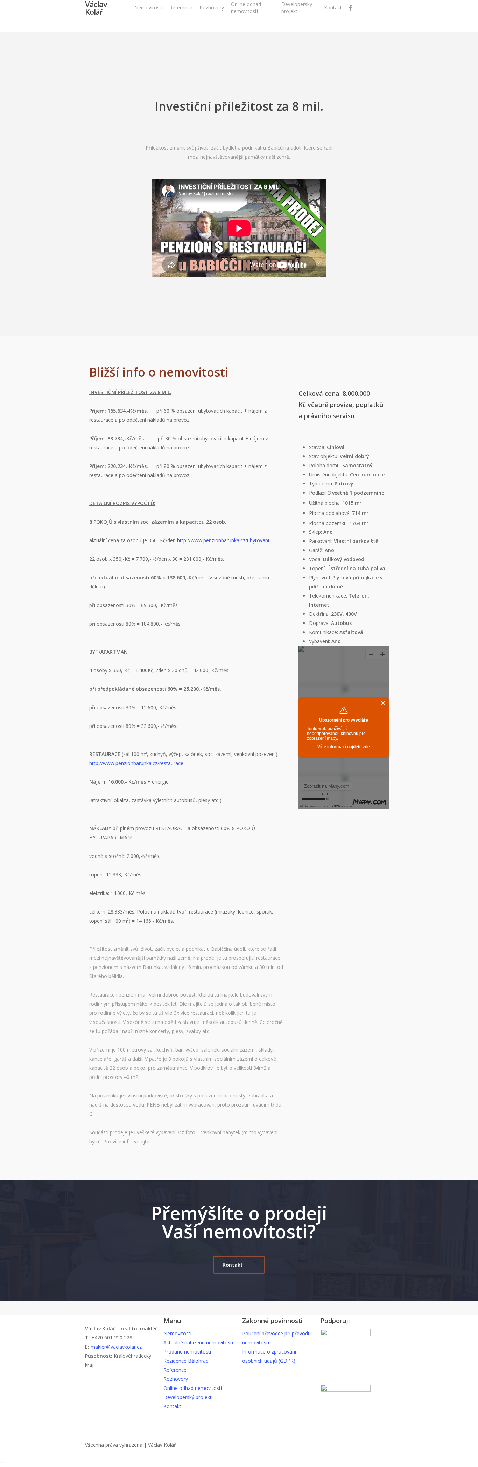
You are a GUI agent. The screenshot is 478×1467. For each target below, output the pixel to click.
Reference (175, 1369)
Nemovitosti (177, 1333)
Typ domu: (322, 483)
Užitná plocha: (325, 503)
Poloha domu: (325, 465)
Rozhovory (175, 1379)
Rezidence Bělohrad (186, 1360)
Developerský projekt (187, 1397)
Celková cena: (320, 393)
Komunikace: (324, 632)
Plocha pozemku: (329, 522)
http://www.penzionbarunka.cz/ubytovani (223, 540)
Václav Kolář (96, 7)
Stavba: (318, 447)
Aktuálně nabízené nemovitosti (198, 1342)
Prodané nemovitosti (187, 1351)
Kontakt (172, 1406)
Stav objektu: (324, 456)
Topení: (318, 568)
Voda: (316, 559)
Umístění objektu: (329, 474)
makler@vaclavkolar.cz (116, 1346)
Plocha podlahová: (330, 513)
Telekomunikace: (329, 595)
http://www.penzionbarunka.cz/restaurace (136, 763)
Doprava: (320, 623)
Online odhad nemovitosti (192, 1388)
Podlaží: (318, 492)
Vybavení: (320, 641)
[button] (239, 1265)
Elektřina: (320, 614)
